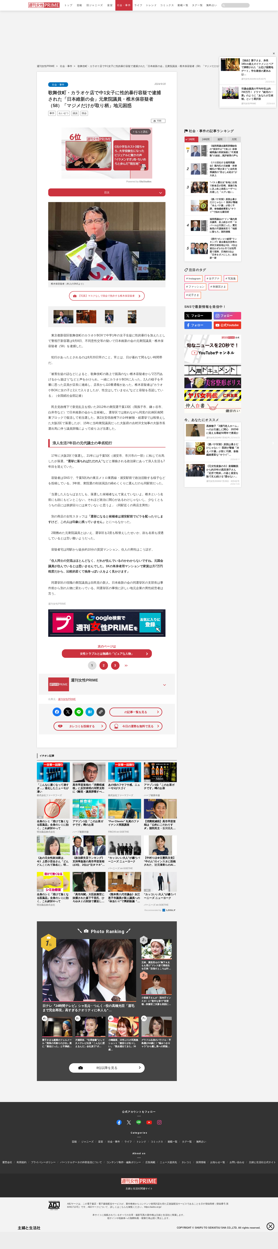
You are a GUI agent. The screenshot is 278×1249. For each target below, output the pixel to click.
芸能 (79, 5)
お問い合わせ (237, 1162)
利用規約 (21, 1162)
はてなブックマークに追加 (89, 712)
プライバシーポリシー (43, 1162)
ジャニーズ (87, 1141)
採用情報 (201, 1162)
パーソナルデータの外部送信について (81, 1162)
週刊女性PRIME (46, 66)
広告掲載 (150, 1162)
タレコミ (186, 1162)
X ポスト (67, 711)
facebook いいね (57, 712)
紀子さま (194, 294)
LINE (77, 709)
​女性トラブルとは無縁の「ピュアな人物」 (107, 653)
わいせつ (63, 113)
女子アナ (214, 278)
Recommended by (153, 910)
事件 (52, 113)
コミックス (167, 5)
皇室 (110, 5)
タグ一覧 (197, 5)
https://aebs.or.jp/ (152, 1206)
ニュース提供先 (168, 1162)
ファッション (196, 286)
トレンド (151, 5)
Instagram (195, 278)
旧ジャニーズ (94, 5)
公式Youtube (230, 325)
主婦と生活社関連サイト (139, 1188)
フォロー (197, 315)
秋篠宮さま (219, 286)
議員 (75, 113)
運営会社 (7, 1162)
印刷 (159, 121)
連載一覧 (182, 5)
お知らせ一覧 (217, 1162)
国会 (84, 113)
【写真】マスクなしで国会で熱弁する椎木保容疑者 (106, 295)
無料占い (211, 5)
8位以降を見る (106, 1068)
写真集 (232, 278)
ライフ (138, 5)
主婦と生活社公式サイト (262, 1162)
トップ (68, 5)
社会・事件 (124, 5)
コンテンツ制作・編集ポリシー (123, 1162)
